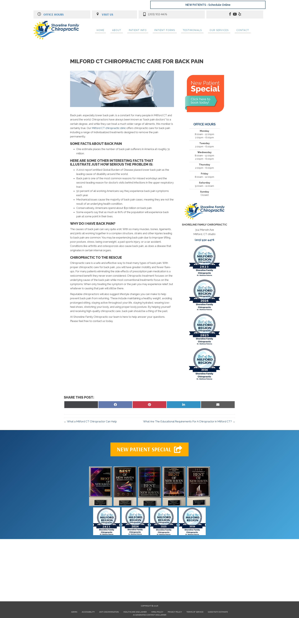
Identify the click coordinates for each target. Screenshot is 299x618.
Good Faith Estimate (218, 612)
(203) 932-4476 (204, 239)
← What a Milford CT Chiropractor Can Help (90, 421)
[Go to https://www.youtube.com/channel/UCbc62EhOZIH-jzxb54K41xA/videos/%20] (235, 14)
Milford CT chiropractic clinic (109, 128)
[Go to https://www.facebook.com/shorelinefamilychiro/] (230, 14)
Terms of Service (194, 612)
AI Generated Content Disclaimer (149, 615)
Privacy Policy (175, 612)
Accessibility (88, 612)
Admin (74, 612)
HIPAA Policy (157, 612)
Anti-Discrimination (109, 612)
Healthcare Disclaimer (135, 612)
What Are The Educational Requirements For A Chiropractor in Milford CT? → (189, 421)
